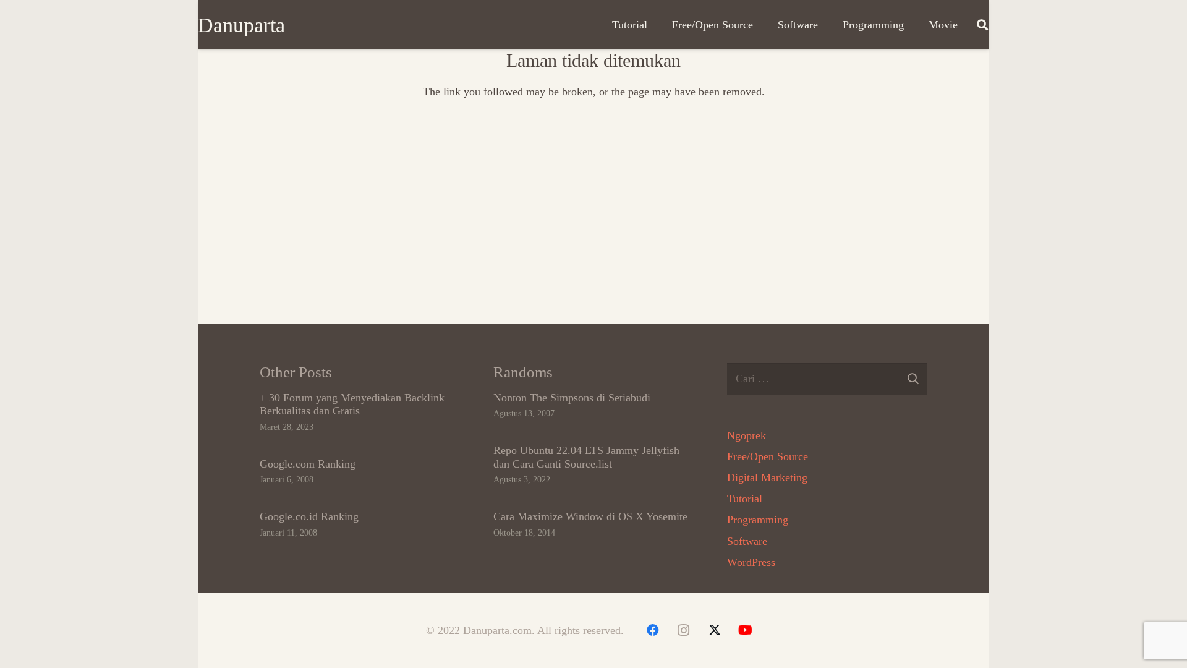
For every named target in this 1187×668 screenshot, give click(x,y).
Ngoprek (746, 435)
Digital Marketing (767, 477)
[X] (714, 630)
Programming (757, 519)
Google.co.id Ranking (309, 516)
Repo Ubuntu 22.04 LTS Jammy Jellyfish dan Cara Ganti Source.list (586, 457)
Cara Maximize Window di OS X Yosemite (590, 516)
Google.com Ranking (307, 464)
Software (747, 541)
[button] (982, 24)
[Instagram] (683, 630)
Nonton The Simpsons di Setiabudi (571, 398)
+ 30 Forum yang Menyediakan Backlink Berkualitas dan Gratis (352, 404)
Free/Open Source (767, 456)
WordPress (751, 562)
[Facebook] (652, 630)
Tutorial (744, 498)
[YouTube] (745, 630)
